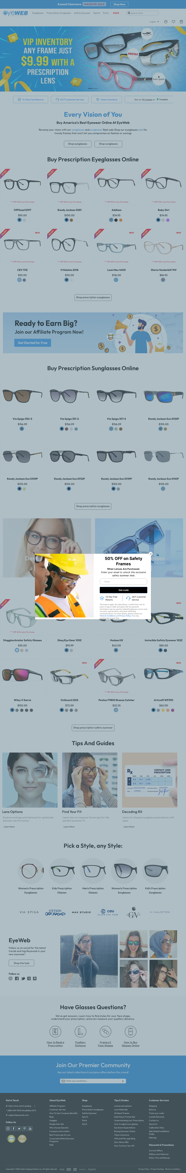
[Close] (151, 554)
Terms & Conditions (107, 616)
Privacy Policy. (125, 616)
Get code (124, 590)
